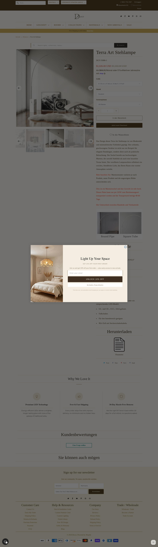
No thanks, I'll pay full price (95, 285)
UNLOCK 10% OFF (95, 279)
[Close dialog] (125, 247)
